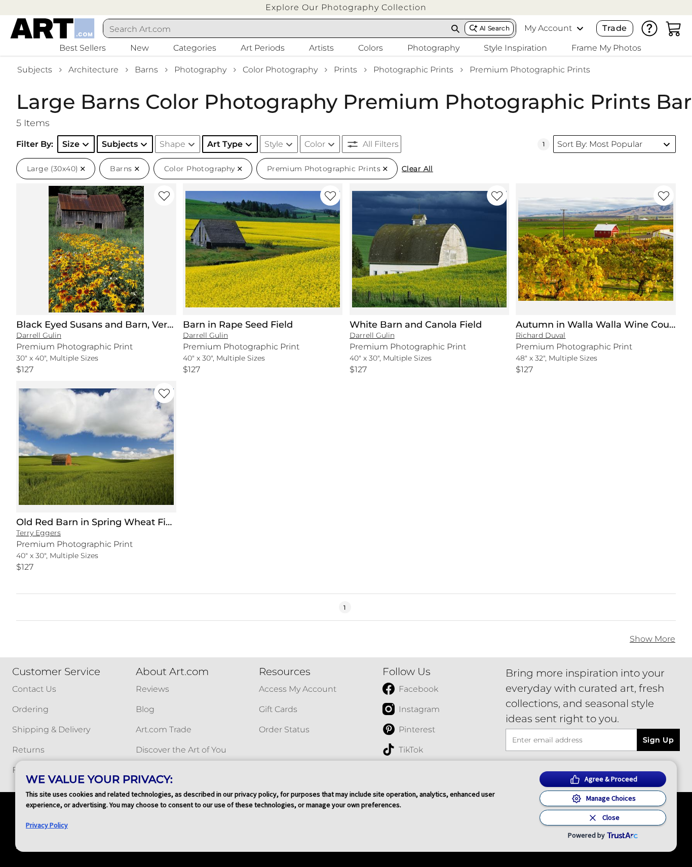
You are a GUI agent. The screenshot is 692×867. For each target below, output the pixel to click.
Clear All (417, 168)
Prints (345, 69)
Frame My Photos (606, 48)
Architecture (93, 69)
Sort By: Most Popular (599, 144)
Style (273, 144)
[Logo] (52, 28)
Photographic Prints (413, 69)
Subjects (34, 69)
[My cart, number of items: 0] (674, 28)
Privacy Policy (47, 825)
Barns (146, 69)
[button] (346, 7)
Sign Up (658, 739)
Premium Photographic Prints (530, 69)
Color (314, 144)
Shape (172, 144)
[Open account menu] (580, 28)
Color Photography (280, 69)
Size (71, 144)
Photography (200, 69)
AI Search (495, 28)
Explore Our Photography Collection (346, 7)
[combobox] (274, 28)
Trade (614, 28)
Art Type (225, 144)
